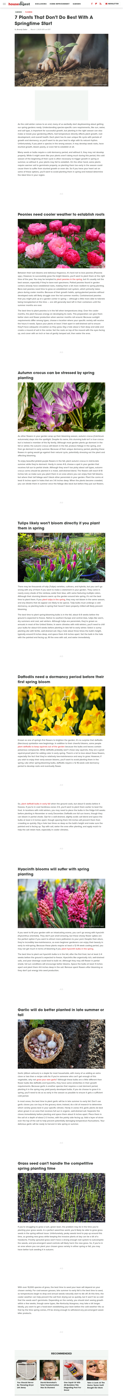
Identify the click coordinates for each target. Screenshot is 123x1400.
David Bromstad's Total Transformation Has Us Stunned (49, 1385)
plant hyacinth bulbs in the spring (77, 948)
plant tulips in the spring (53, 599)
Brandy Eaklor (22, 29)
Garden (77, 4)
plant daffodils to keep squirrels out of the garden (41, 746)
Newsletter (113, 4)
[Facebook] (92, 4)
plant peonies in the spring (69, 279)
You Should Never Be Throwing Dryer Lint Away (25, 1385)
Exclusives (40, 4)
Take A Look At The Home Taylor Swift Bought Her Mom (96, 1385)
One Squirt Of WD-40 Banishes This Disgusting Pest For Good (72, 1386)
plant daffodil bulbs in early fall (35, 803)
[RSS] (100, 4)
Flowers (28, 12)
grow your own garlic (46, 1079)
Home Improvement (60, 4)
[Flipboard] (96, 4)
